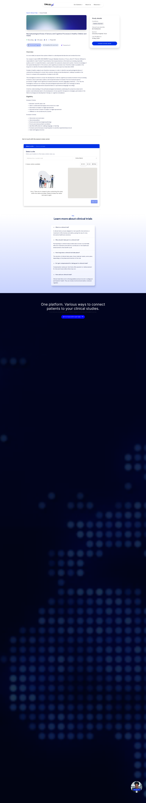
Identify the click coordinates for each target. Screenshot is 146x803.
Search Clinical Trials (32, 13)
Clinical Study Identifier (98, 27)
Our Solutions (78, 4)
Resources (97, 4)
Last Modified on (96, 36)
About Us (88, 4)
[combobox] (49, 158)
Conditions (95, 21)
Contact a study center (104, 43)
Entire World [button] (79, 158)
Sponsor (94, 32)
